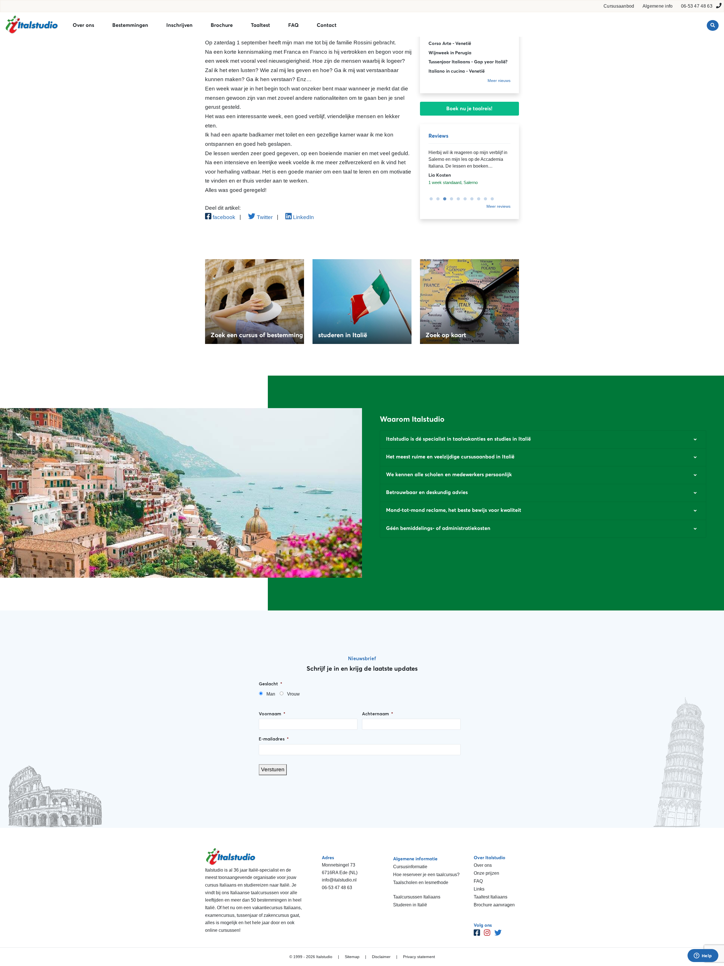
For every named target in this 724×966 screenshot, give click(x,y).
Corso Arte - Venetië (449, 43)
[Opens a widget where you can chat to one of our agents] (702, 956)
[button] (543, 439)
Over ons (83, 25)
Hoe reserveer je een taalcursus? (426, 874)
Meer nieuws (499, 80)
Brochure (222, 25)
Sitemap (352, 956)
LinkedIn (303, 217)
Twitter (264, 217)
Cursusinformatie (410, 866)
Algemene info (658, 6)
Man (270, 694)
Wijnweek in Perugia (449, 52)
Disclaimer (381, 956)
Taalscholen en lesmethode (420, 882)
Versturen (273, 769)
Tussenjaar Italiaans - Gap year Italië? (467, 61)
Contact (327, 25)
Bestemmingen (130, 25)
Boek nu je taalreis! (469, 108)
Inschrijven (179, 25)
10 (491, 199)
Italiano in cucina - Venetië (456, 71)
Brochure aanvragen (494, 904)
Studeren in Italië (410, 904)
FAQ (293, 25)
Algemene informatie (415, 858)
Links (479, 889)
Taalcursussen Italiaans (416, 896)
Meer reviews (498, 206)
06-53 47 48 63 (696, 6)
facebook (223, 217)
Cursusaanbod (619, 6)
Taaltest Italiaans (490, 896)
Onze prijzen (486, 873)
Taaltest (260, 25)
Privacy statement (419, 956)
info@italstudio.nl (339, 880)
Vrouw (293, 694)
